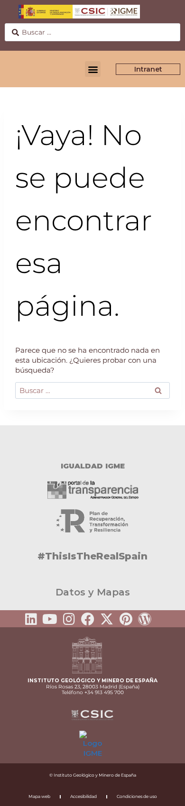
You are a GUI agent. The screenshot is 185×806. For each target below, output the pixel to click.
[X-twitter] (106, 619)
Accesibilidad (83, 796)
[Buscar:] (92, 390)
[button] (93, 69)
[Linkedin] (30, 619)
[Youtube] (49, 619)
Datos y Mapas (93, 592)
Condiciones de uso (137, 796)
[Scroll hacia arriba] (163, 792)
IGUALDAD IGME (93, 465)
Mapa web (39, 796)
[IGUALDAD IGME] (92, 442)
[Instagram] (68, 619)
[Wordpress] (144, 619)
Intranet (148, 69)
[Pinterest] (125, 619)
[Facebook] (87, 619)
